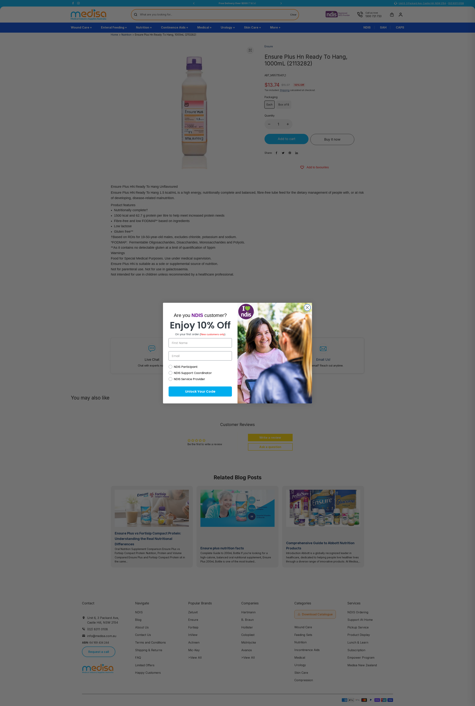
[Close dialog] (307, 307)
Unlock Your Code (200, 391)
